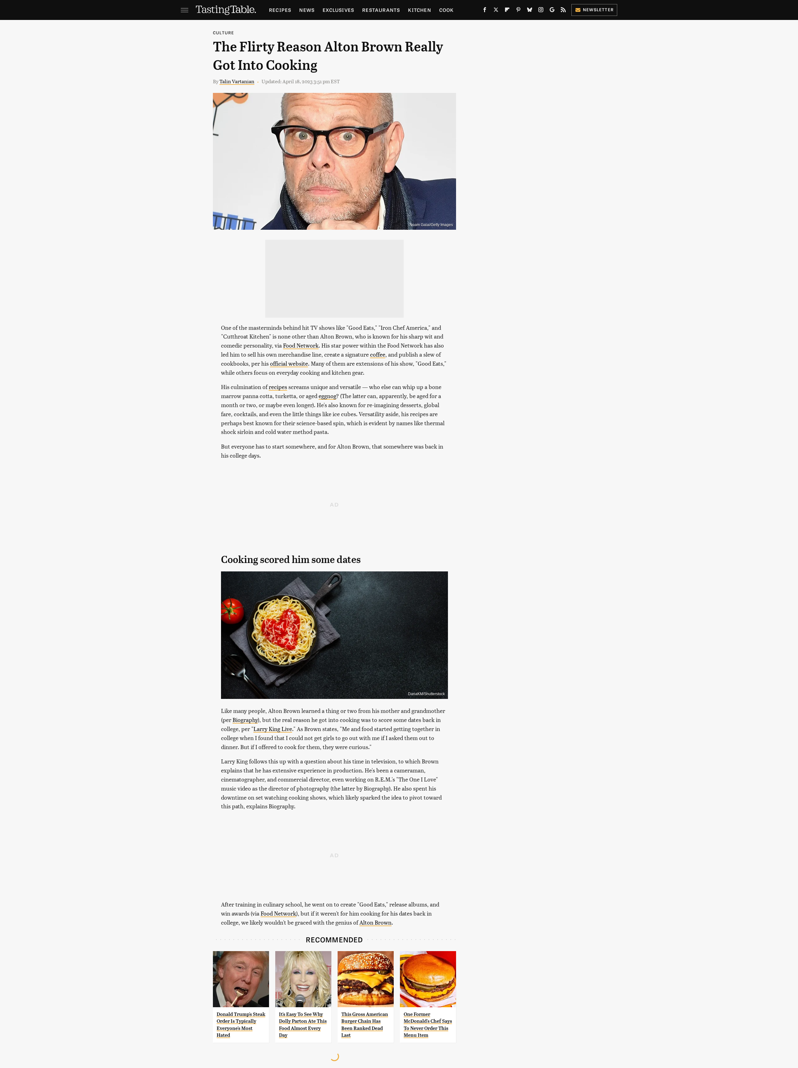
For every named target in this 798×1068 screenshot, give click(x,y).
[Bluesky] (529, 11)
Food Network (301, 345)
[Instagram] (541, 11)
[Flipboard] (507, 11)
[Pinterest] (518, 11)
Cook (446, 9)
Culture (223, 33)
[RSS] (563, 11)
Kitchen (419, 9)
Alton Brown (375, 922)
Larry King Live (272, 729)
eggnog (327, 396)
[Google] (552, 11)
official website (289, 363)
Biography (245, 720)
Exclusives (338, 9)
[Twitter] (496, 11)
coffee (377, 354)
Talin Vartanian (236, 81)
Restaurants (381, 9)
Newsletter (598, 9)
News (307, 9)
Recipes (280, 9)
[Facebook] (485, 11)
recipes (278, 387)
